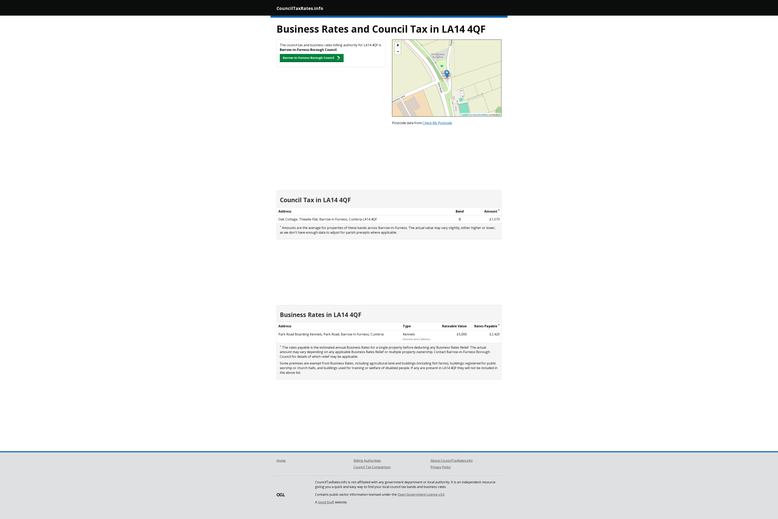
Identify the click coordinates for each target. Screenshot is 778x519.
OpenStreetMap (480, 114)
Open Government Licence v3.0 (421, 494)
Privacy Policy (441, 467)
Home (281, 460)
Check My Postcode (437, 123)
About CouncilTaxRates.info (452, 460)
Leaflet (465, 114)
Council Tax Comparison (372, 467)
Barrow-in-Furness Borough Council (308, 58)
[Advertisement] (389, 156)
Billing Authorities (367, 460)
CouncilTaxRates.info (300, 8)
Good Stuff (326, 502)
